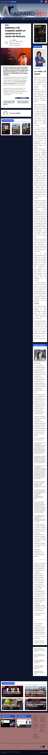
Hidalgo (6, 25)
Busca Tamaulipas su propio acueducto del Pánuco (42, 719)
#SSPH (19, 45)
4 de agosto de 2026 (31, 708)
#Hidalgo (11, 43)
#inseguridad (16, 43)
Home (40, 752)
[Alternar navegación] (23, 19)
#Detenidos (20, 41)
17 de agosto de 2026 (8, 708)
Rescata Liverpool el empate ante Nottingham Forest (39, 650)
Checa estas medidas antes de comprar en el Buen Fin (9, 102)
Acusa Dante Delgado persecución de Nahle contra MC (36, 718)
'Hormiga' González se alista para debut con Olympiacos (39, 661)
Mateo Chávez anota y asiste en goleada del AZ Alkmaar (39, 656)
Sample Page (44, 752)
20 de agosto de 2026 (8, 695)
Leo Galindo (13, 40)
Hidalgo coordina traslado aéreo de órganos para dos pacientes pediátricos (35, 693)
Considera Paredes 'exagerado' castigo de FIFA (39, 673)
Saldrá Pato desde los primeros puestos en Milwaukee (39, 667)
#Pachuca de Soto (13, 45)
